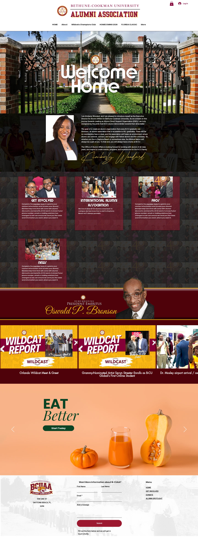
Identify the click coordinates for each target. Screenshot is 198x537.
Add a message (83, 505)
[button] (172, 3)
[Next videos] (195, 346)
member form (39, 204)
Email (79, 496)
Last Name (105, 486)
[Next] (185, 429)
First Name (81, 486)
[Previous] (12, 429)
